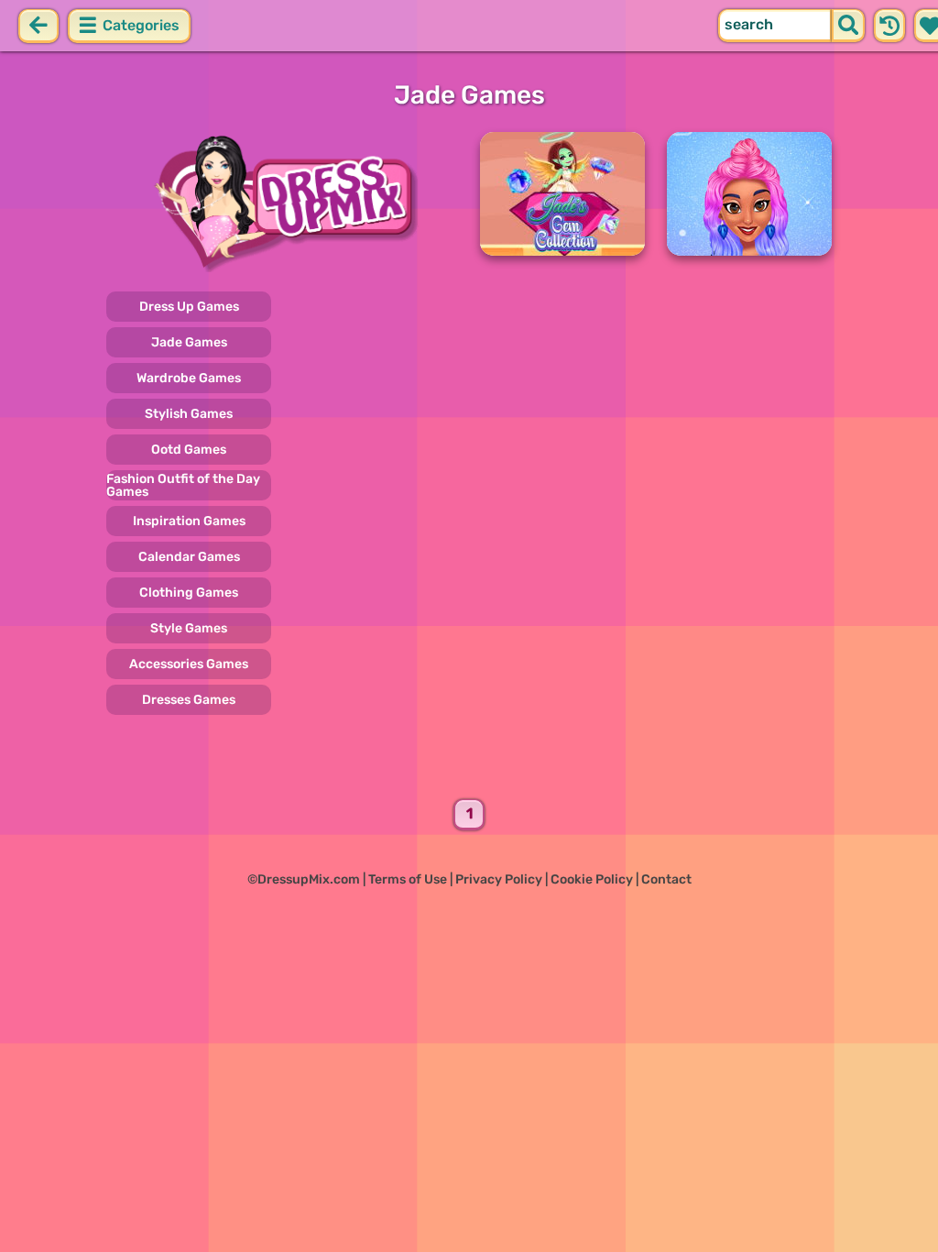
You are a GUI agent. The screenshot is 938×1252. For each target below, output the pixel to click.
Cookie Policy (592, 879)
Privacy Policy (498, 879)
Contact (666, 879)
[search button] (848, 25)
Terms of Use (407, 879)
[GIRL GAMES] (282, 202)
